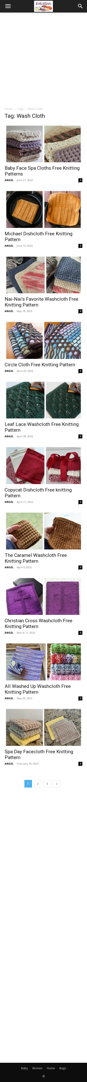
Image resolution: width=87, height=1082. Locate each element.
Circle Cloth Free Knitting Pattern (40, 364)
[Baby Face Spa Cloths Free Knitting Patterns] (43, 143)
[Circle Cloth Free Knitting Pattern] (43, 339)
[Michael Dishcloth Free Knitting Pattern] (43, 208)
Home (9, 109)
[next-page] (57, 784)
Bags (62, 1068)
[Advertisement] (43, 58)
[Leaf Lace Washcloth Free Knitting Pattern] (43, 399)
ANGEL (9, 180)
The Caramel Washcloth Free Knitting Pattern (36, 558)
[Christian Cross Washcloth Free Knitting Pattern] (43, 596)
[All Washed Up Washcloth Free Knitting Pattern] (43, 661)
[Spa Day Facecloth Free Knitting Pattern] (43, 727)
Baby (24, 1068)
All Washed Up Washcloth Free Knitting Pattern (38, 689)
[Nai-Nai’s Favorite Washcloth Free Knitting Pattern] (43, 274)
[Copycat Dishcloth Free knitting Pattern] (43, 465)
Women (37, 1068)
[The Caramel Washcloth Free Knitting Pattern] (43, 530)
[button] (7, 6)
